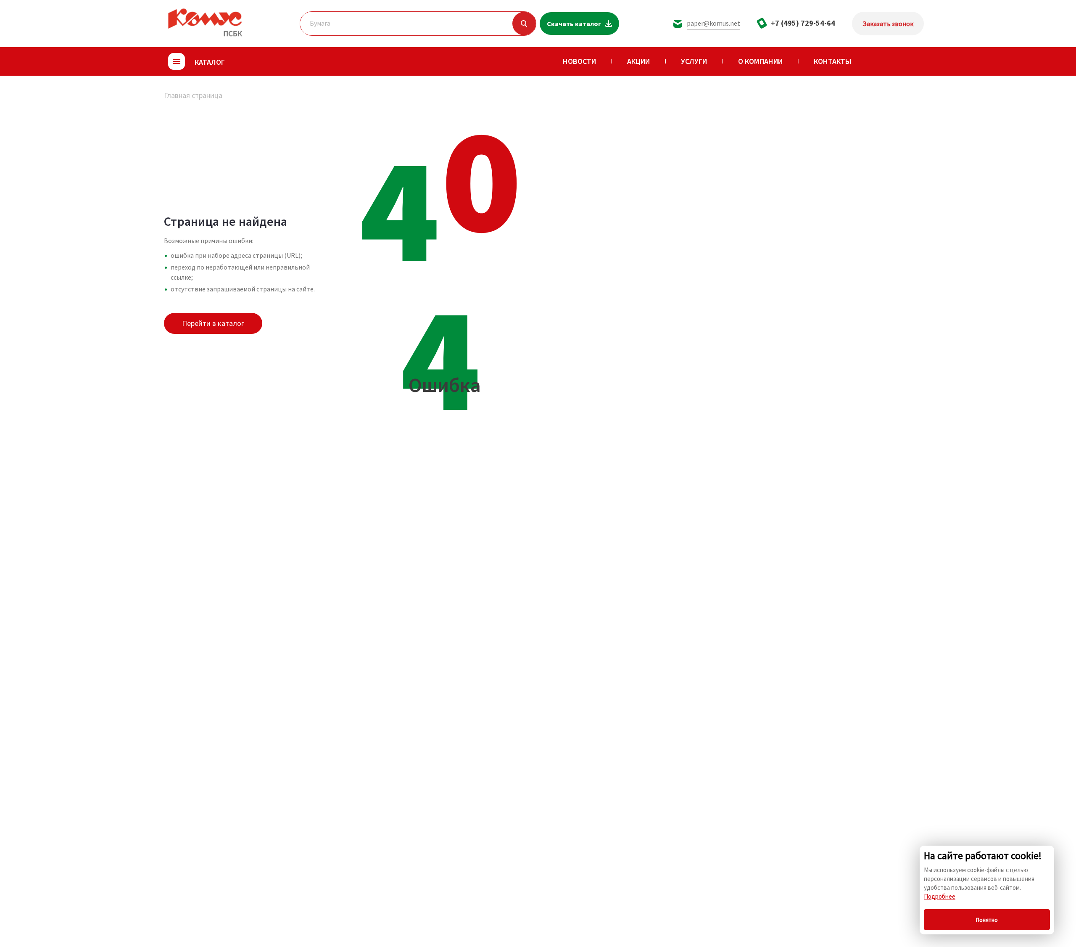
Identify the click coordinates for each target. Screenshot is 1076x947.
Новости (579, 61)
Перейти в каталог (213, 323)
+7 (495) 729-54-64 (803, 23)
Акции (638, 61)
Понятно (987, 919)
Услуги (694, 61)
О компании (760, 61)
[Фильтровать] (524, 23)
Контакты (833, 61)
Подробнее (939, 896)
